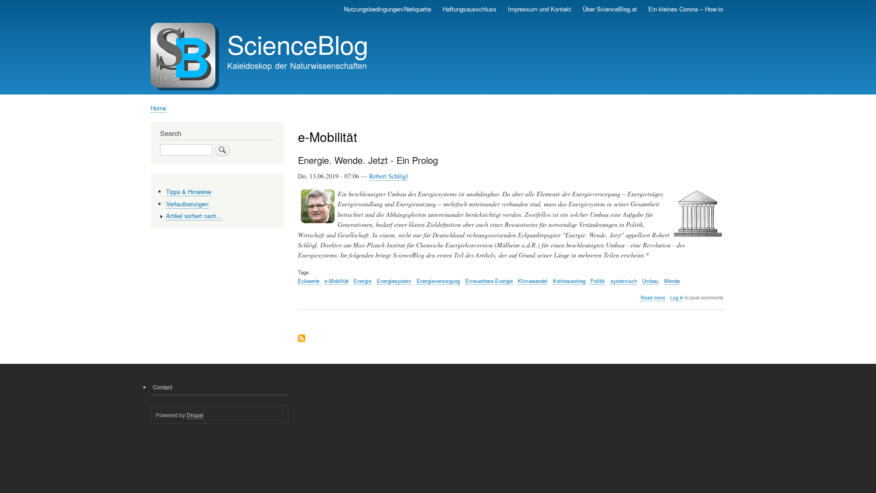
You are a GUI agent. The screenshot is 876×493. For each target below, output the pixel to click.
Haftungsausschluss (469, 9)
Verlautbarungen (187, 203)
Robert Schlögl (388, 176)
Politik (597, 280)
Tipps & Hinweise (188, 191)
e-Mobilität (336, 280)
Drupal (195, 415)
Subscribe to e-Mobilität (301, 339)
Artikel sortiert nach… (194, 215)
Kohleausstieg (569, 280)
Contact (162, 387)
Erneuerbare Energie (489, 280)
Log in (676, 297)
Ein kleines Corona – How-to (685, 9)
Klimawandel (533, 280)
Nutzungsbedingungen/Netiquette (387, 9)
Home (158, 108)
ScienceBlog (297, 44)
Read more (653, 297)
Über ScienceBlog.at (610, 9)
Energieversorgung (438, 280)
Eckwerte (308, 280)
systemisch (623, 280)
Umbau (650, 280)
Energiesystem (394, 280)
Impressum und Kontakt (539, 9)
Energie (362, 280)
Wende (672, 280)
